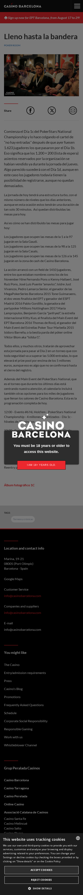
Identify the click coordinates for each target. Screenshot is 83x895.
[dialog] (41, 864)
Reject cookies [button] (41, 880)
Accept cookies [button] (42, 870)
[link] (41, 465)
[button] (41, 888)
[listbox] (78, 838)
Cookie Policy (52, 861)
